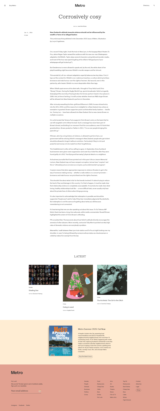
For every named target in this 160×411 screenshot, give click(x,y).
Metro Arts (113, 397)
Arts (111, 381)
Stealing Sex (33, 290)
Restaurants (100, 384)
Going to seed (68, 307)
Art (111, 384)
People (86, 384)
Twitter (28, 405)
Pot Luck (99, 397)
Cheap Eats (100, 386)
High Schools (127, 400)
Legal (137, 386)
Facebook (21, 405)
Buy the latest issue (85, 356)
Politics (86, 392)
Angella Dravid (68, 310)
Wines (125, 397)
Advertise (138, 384)
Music (112, 392)
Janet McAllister (82, 26)
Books (112, 386)
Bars (98, 392)
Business (87, 389)
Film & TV (113, 394)
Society (31, 287)
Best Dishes (126, 386)
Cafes (98, 389)
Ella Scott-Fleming (35, 293)
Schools (86, 386)
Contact (138, 381)
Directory (146, 5)
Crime (26, 35)
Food (98, 381)
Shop (138, 390)
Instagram (14, 405)
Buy (12, 6)
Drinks (99, 394)
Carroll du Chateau (104, 303)
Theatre (112, 389)
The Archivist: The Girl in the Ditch (110, 300)
